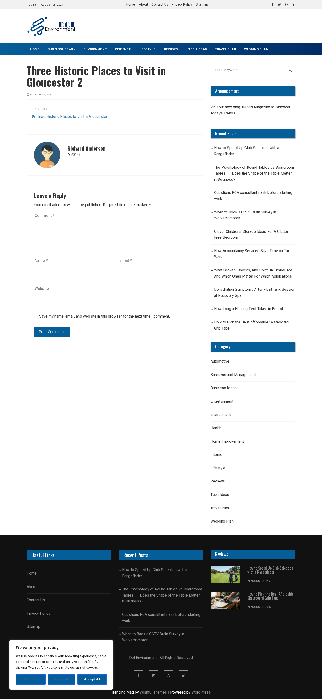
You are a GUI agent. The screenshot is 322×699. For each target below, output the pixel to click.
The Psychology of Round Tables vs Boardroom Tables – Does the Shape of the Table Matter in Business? (254, 173)
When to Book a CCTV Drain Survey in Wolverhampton (245, 215)
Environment (95, 49)
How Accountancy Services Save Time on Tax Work (252, 254)
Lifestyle (147, 49)
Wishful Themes (153, 692)
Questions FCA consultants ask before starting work (253, 196)
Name (41, 260)
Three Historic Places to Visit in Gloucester (71, 116)
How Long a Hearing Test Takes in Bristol (248, 309)
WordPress (201, 692)
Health (216, 428)
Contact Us (160, 4)
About (143, 4)
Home (130, 4)
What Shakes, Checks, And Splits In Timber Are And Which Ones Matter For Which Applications (253, 273)
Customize (31, 679)
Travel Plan (225, 49)
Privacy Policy (182, 4)
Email (125, 260)
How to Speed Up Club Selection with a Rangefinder (246, 151)
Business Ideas (60, 49)
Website (42, 288)
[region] (61, 665)
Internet (123, 49)
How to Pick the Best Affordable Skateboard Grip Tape (251, 325)
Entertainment (222, 401)
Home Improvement (227, 441)
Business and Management (233, 375)
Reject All (61, 679)
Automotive (220, 361)
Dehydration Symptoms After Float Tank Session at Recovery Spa (254, 292)
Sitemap (202, 4)
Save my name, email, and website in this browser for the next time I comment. (104, 316)
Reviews (171, 49)
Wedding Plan (256, 49)
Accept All (92, 679)
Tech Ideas (197, 49)
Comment (45, 215)
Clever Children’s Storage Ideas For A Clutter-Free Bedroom (252, 235)
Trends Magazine (255, 107)
